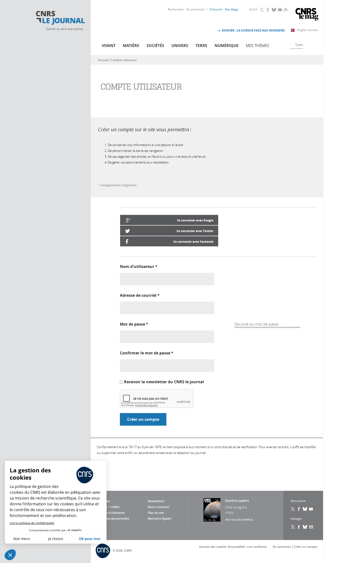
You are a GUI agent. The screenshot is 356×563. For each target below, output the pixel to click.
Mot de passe (134, 324)
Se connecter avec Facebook (193, 242)
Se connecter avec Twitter (195, 231)
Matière (131, 45)
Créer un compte (305, 547)
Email (311, 527)
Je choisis (55, 538)
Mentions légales (159, 518)
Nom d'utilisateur (138, 266)
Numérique (227, 45)
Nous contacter (158, 507)
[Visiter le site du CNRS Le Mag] (306, 15)
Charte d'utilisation (111, 513)
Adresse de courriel (140, 295)
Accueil (103, 60)
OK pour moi (89, 538)
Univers (179, 45)
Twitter (262, 10)
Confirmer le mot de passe (146, 353)
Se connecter (195, 9)
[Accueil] (60, 18)
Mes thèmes (257, 45)
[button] (10, 555)
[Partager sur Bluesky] (305, 527)
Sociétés (155, 45)
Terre (201, 45)
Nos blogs (231, 9)
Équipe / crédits (109, 507)
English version (307, 30)
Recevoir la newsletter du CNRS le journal (164, 381)
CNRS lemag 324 (236, 507)
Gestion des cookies (213, 547)
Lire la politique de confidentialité (32, 523)
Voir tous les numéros (239, 519)
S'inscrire (216, 9)
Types (299, 45)
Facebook (268, 10)
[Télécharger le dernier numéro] (211, 510)
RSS (285, 9)
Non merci (21, 538)
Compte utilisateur (124, 60)
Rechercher (176, 9)
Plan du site (156, 513)
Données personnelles (113, 518)
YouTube (280, 10)
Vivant (109, 45)
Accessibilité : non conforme (247, 547)
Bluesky (274, 10)
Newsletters (156, 501)
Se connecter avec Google (195, 220)
